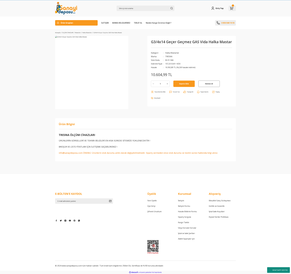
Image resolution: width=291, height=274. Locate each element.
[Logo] (66, 8)
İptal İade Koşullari (217, 211)
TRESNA (168, 56)
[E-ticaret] (145, 272)
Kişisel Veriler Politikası (218, 217)
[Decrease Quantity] (153, 84)
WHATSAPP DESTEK (280, 270)
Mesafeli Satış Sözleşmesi (220, 200)
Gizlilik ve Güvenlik (217, 206)
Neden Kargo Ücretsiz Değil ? (158, 23)
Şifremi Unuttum (154, 211)
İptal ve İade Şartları (186, 233)
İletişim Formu (184, 206)
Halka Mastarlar (172, 53)
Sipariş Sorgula (184, 217)
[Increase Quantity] (167, 84)
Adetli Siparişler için (186, 239)
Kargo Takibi (183, 222)
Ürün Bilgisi (67, 124)
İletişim (181, 200)
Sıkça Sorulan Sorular (187, 228)
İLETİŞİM (105, 23)
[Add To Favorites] (158, 92)
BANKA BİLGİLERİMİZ (121, 23)
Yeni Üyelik (152, 200)
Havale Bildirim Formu (187, 211)
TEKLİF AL (138, 23)
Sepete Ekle (184, 84)
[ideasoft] (133, 272)
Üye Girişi (151, 206)
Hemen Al (209, 84)
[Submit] (111, 201)
